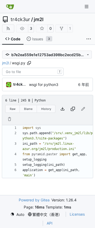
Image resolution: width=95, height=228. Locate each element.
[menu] (17, 214)
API (50, 223)
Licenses (77, 214)
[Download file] (62, 109)
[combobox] (33, 72)
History (46, 109)
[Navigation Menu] (87, 6)
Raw (13, 109)
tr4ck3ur (20, 19)
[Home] (10, 6)
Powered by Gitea (34, 200)
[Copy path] (29, 63)
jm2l (39, 19)
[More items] (88, 39)
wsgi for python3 (43, 84)
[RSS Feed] (8, 28)
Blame (28, 109)
